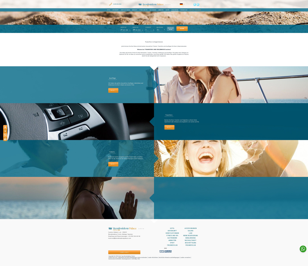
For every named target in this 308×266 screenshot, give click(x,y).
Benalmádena (174, 10)
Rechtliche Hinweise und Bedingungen (169, 257)
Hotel (108, 10)
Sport (172, 243)
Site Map (134, 259)
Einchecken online (170, 28)
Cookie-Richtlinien (153, 257)
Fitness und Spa (172, 235)
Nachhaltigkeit (190, 240)
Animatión (172, 240)
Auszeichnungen (191, 228)
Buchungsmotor (126, 259)
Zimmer (148, 27)
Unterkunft (172, 231)
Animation (160, 10)
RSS (139, 259)
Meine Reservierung (190, 235)
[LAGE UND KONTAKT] (5, 131)
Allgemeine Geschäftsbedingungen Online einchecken (132, 257)
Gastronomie (172, 238)
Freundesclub (172, 245)
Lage (190, 233)
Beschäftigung (190, 243)
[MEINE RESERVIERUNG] (5, 127)
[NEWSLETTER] (5, 139)
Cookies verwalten (185, 257)
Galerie (190, 231)
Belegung (160, 27)
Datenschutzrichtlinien (115, 259)
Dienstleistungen (172, 233)
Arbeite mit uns (113, 257)
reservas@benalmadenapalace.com (119, 238)
